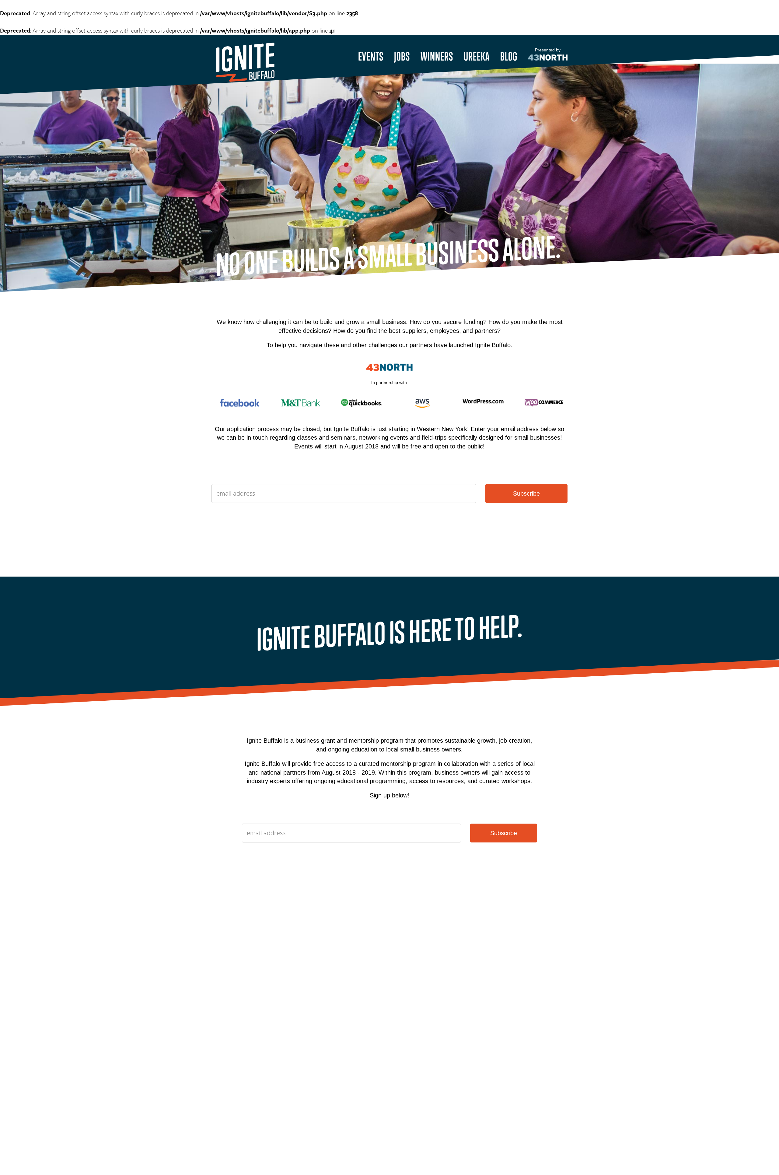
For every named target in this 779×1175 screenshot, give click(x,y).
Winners (437, 56)
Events (370, 56)
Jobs (402, 56)
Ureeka (477, 56)
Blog (508, 56)
